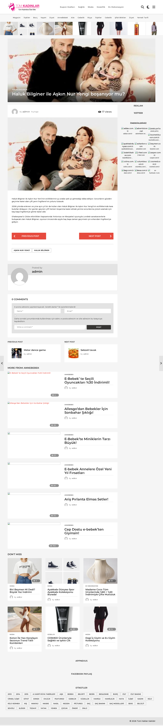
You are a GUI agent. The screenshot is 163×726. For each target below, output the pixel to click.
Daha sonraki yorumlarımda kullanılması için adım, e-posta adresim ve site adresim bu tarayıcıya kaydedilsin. (58, 320)
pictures (78, 703)
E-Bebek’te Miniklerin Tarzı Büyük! (87, 441)
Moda (91, 7)
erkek (36, 699)
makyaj (34, 703)
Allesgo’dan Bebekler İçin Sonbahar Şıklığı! (86, 411)
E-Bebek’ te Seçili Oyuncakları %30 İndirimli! (87, 380)
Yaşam (43, 18)
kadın (140, 699)
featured (59, 699)
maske (46, 703)
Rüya (90, 18)
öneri (75, 708)
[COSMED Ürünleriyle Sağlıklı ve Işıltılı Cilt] (62, 619)
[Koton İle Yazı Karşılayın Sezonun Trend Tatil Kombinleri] (25, 619)
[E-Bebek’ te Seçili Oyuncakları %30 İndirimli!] (34, 385)
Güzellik (101, 7)
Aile (72, 18)
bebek (70, 694)
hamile (97, 699)
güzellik (85, 699)
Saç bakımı (100, 703)
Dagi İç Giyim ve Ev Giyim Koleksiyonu (100, 639)
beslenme (104, 694)
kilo (150, 699)
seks (130, 703)
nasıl (56, 703)
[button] (142, 7)
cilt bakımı (136, 694)
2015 (26, 694)
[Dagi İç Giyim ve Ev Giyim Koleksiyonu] (100, 619)
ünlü (84, 708)
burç (115, 694)
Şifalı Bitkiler (120, 18)
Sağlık (81, 7)
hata (121, 699)
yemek (54, 708)
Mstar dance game (35, 350)
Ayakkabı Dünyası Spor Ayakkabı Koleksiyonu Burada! (60, 592)
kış (25, 703)
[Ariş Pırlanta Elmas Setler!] (34, 505)
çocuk (64, 708)
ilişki (130, 699)
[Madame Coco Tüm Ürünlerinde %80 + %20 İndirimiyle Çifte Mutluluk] (100, 571)
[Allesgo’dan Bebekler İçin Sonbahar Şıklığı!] (34, 415)
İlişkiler (27, 18)
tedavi (33, 708)
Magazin (17, 18)
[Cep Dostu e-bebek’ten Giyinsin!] (34, 535)
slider (22, 708)
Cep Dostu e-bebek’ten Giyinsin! (84, 531)
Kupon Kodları (67, 7)
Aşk (61, 694)
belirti (81, 694)
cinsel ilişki (13, 699)
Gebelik (81, 18)
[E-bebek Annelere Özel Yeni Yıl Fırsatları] (34, 475)
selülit (140, 703)
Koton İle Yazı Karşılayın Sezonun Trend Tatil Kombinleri (24, 640)
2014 (18, 694)
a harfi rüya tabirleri (44, 694)
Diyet (52, 18)
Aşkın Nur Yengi (22, 250)
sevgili (11, 708)
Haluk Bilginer (41, 250)
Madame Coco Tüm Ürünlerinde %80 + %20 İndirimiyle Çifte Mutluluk (100, 592)
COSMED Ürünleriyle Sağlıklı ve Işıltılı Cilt (59, 639)
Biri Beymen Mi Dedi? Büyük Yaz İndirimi (22, 590)
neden (66, 703)
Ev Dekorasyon (116, 7)
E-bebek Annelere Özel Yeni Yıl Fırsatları (88, 471)
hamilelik (109, 699)
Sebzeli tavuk (88, 350)
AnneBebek (63, 18)
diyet (26, 699)
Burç (35, 18)
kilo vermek (14, 703)
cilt (124, 694)
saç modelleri (117, 703)
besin (91, 694)
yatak (43, 708)
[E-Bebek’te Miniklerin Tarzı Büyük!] (34, 445)
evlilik (47, 699)
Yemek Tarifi (142, 18)
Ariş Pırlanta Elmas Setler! (86, 499)
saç (88, 703)
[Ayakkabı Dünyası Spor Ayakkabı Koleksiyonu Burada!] (62, 571)
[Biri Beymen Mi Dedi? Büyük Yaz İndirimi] (25, 571)
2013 (10, 694)
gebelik (72, 699)
